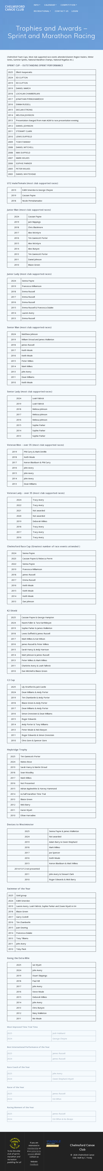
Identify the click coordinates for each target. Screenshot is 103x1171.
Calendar (49, 5)
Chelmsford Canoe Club (15, 8)
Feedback (34, 1164)
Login (75, 11)
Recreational (41, 11)
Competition (68, 5)
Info (36, 5)
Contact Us (61, 11)
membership (32, 1148)
